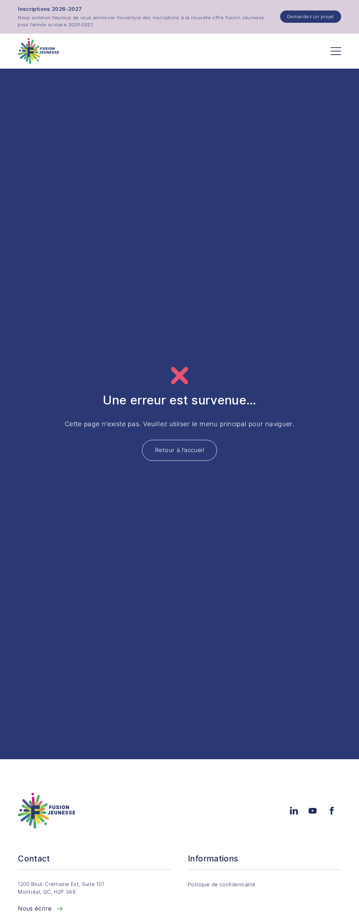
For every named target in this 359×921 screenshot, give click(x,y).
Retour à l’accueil (179, 449)
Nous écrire (36, 908)
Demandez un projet (310, 16)
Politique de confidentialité (222, 884)
